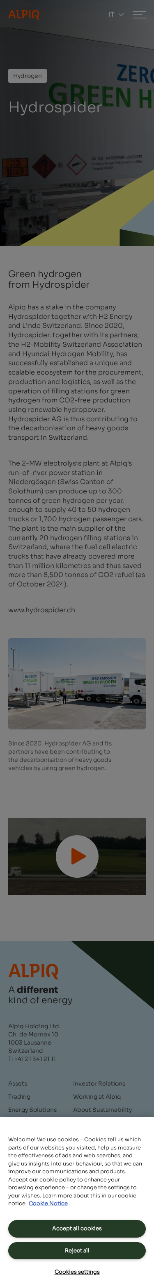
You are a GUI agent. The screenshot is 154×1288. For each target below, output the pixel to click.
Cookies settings (77, 1271)
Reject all (77, 1250)
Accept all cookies (77, 1228)
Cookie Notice (48, 1203)
